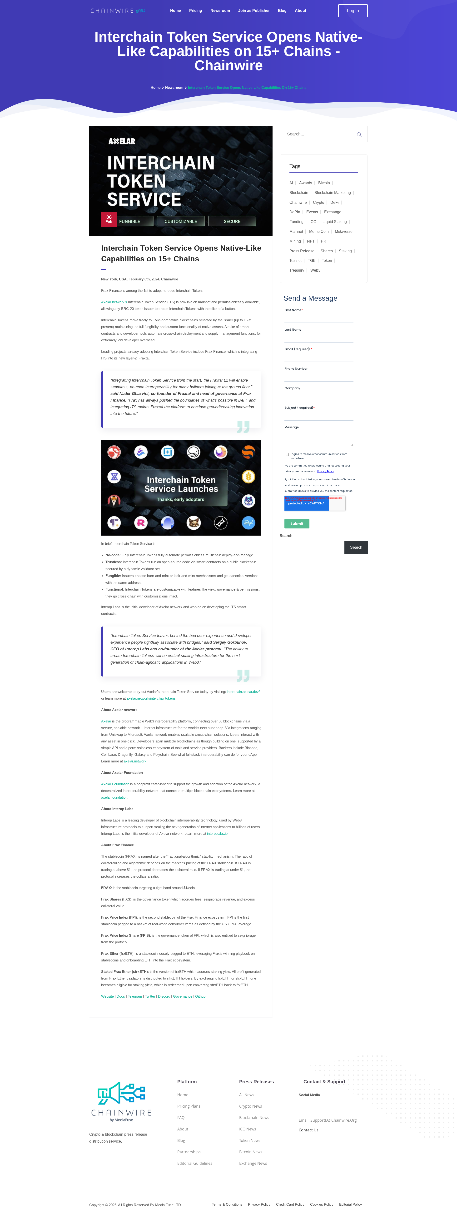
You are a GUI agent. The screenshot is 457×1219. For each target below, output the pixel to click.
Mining (295, 241)
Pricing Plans (188, 1106)
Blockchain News (254, 1117)
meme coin (319, 231)
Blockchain (298, 193)
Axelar (106, 721)
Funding (296, 222)
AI (291, 183)
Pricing (195, 11)
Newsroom (220, 11)
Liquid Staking (335, 222)
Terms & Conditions (227, 1204)
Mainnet (296, 231)
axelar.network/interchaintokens (151, 698)
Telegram (135, 996)
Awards (305, 183)
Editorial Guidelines (194, 1163)
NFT (311, 241)
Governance (182, 996)
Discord (164, 996)
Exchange (332, 212)
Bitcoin (324, 183)
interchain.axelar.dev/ (243, 692)
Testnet (295, 261)
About (300, 11)
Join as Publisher (254, 11)
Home (175, 11)
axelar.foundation (114, 797)
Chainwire (298, 202)
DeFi (334, 202)
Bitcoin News (250, 1151)
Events (312, 212)
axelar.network (135, 761)
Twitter (150, 996)
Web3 (315, 270)
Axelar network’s (114, 302)
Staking (345, 251)
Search (286, 536)
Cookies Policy (321, 1204)
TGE (312, 261)
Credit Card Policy (290, 1204)
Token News (249, 1140)
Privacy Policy (259, 1204)
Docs (121, 996)
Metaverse (344, 231)
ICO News (247, 1129)
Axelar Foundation (115, 784)
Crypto (318, 202)
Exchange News (253, 1163)
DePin (294, 212)
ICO (313, 222)
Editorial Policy (350, 1204)
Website (107, 996)
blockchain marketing (332, 193)
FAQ (180, 1117)
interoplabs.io (217, 833)
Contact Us (308, 1130)
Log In (353, 10)
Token (327, 261)
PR (323, 241)
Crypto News (250, 1106)
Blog (282, 11)
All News (246, 1094)
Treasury (296, 270)
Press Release (301, 251)
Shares (327, 251)
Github (200, 996)
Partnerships (189, 1151)
